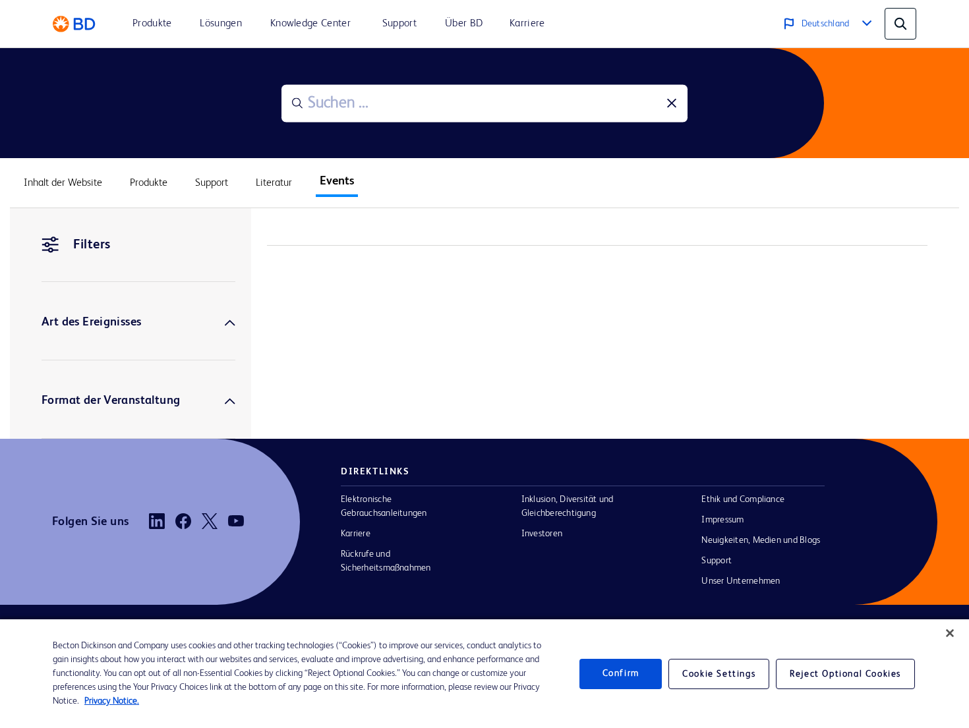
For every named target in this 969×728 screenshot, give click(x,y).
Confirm (620, 673)
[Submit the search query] (297, 103)
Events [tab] (337, 181)
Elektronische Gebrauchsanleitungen (384, 506)
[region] (484, 673)
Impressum (722, 519)
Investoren (541, 533)
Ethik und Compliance (742, 499)
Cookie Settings (718, 674)
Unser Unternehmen (740, 581)
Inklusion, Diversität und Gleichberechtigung (567, 506)
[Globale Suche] (900, 24)
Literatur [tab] (274, 183)
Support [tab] (211, 183)
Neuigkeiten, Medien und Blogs (760, 540)
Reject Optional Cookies (845, 674)
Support (716, 560)
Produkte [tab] (148, 183)
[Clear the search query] (671, 103)
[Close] (950, 633)
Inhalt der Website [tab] (63, 183)
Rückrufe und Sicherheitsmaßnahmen (386, 561)
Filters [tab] (92, 245)
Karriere (355, 533)
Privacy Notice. (111, 701)
